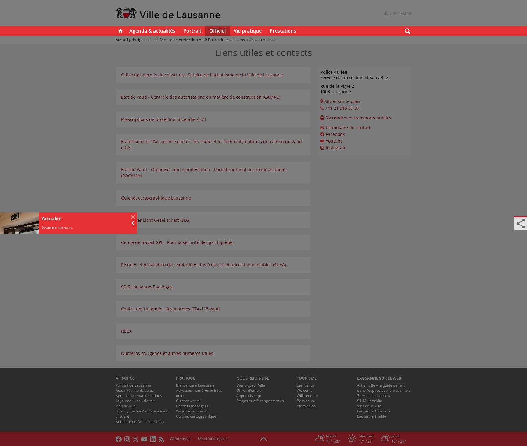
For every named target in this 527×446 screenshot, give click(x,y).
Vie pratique (248, 30)
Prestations (283, 30)
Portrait (192, 30)
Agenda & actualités (152, 30)
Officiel (217, 30)
